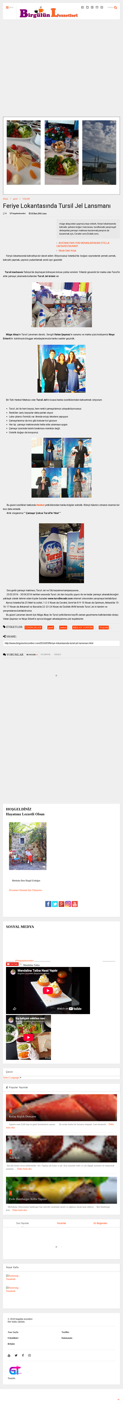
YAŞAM (26, 199)
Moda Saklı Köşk (67, 250)
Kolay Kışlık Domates (22, 1116)
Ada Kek (14, 1157)
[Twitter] (87, 7)
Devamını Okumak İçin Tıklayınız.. (26, 890)
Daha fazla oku (24, 1169)
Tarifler (65, 1332)
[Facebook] (82, 7)
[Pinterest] (101, 7)
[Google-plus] (92, 7)
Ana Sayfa (13, 1332)
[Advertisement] (61, 45)
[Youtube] (97, 7)
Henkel (40, 505)
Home (5, 199)
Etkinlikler (13, 1338)
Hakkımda (67, 1338)
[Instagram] (29, 1355)
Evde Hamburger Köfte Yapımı (28, 1199)
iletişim (11, 1344)
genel (15, 199)
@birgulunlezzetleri (24, 960)
